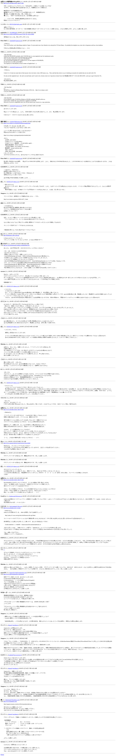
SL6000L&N (13, 32)
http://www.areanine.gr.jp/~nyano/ (12, 508)
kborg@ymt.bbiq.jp (13, 625)
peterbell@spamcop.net (16, 40)
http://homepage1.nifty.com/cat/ (11, 235)
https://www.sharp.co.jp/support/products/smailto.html (17, 123)
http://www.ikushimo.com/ (10, 701)
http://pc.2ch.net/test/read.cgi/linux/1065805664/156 (16, 245)
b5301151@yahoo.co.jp (13, 181)
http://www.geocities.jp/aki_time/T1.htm (14, 3)
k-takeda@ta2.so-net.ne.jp (14, 655)
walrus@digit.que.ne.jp (16, 121)
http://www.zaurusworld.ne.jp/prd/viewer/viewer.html (17, 443)
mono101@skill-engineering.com (18, 572)
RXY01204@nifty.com (16, 24)
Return (2, 754)
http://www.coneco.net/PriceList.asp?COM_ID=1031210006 (19, 34)
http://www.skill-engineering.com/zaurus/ (14, 574)
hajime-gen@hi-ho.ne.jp (16, 496)
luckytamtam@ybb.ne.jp (16, 506)
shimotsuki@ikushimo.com (12, 700)
